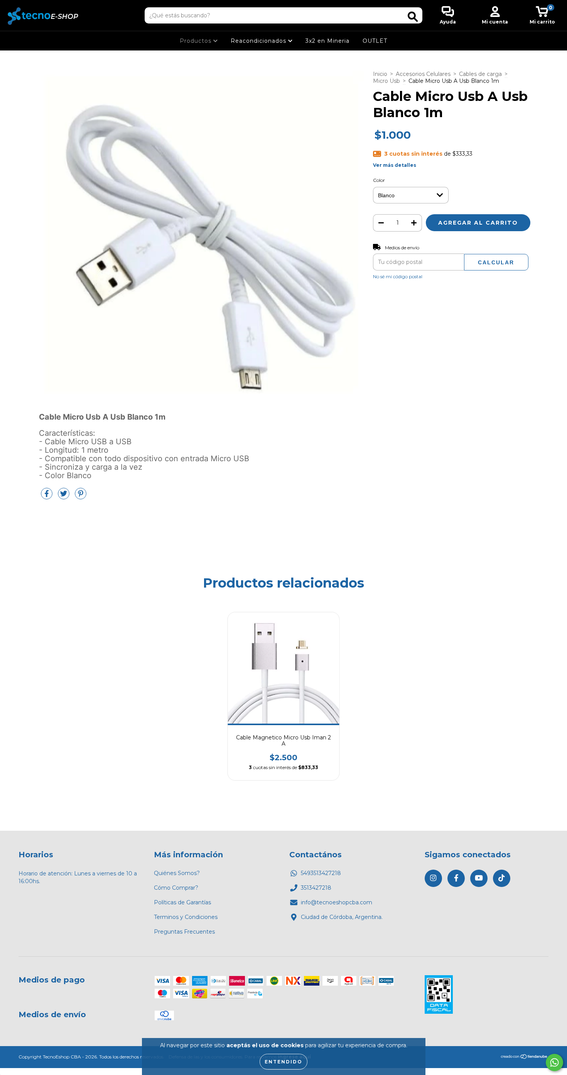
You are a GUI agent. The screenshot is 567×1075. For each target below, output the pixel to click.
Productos (196, 40)
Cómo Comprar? (176, 887)
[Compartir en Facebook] (47, 496)
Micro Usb (386, 80)
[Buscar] (413, 17)
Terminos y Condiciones (186, 917)
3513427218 (316, 887)
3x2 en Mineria (327, 40)
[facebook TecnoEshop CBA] (456, 878)
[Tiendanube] (524, 1057)
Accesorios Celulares (423, 74)
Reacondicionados (259, 40)
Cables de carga (480, 74)
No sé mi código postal (397, 276)
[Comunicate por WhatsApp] (554, 1062)
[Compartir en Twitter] (64, 496)
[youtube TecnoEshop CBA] (479, 878)
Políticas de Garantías (182, 902)
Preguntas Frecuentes (184, 931)
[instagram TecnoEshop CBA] (433, 878)
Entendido (283, 1062)
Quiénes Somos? (177, 873)
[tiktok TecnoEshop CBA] (501, 878)
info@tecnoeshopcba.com (336, 902)
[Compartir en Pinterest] (80, 496)
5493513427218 (321, 873)
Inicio (380, 74)
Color (379, 180)
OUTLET (375, 40)
